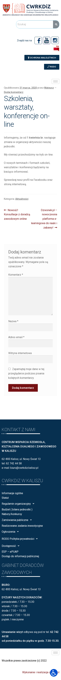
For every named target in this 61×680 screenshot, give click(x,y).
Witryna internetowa (20, 353)
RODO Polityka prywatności (18, 538)
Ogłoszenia (8, 531)
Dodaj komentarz (13, 92)
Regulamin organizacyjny (16, 503)
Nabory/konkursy (12, 514)
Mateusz (49, 87)
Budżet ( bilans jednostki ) (17, 509)
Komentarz (15, 274)
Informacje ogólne (12, 493)
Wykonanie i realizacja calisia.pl (40, 672)
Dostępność (9, 546)
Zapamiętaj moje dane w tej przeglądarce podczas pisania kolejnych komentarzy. (26, 373)
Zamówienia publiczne (15, 520)
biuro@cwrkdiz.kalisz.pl (24, 467)
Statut (5, 497)
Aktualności (21, 199)
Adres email (16, 337)
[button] (41, 57)
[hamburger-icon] (55, 81)
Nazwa (13, 321)
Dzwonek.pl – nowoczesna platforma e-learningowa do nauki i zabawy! (44, 218)
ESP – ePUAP (10, 551)
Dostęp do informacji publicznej (20, 556)
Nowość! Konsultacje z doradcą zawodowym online (17, 214)
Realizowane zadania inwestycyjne (22, 525)
